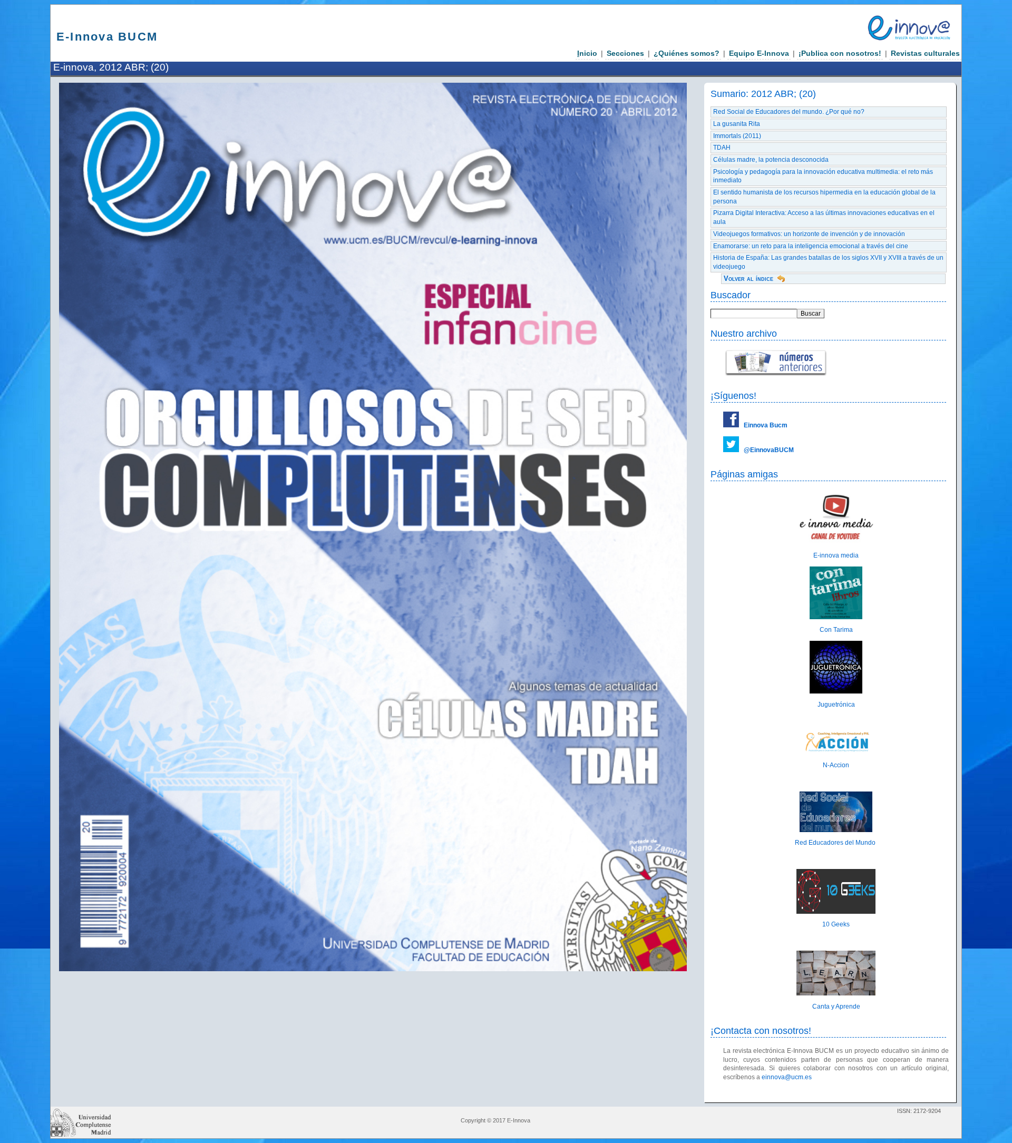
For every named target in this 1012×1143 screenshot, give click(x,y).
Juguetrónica (836, 704)
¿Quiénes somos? (686, 53)
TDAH (722, 147)
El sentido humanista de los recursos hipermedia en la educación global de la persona (824, 197)
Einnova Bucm (765, 425)
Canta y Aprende (836, 1006)
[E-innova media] (835, 542)
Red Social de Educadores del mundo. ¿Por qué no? (788, 111)
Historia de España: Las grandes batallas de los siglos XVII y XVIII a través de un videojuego (828, 262)
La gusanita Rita (736, 124)
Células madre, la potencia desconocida (771, 159)
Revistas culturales (925, 53)
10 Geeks (836, 924)
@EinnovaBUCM (769, 450)
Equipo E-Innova (759, 53)
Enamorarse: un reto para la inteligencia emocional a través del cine (810, 246)
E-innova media (836, 555)
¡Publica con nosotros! (840, 53)
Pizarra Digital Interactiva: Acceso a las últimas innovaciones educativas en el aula (824, 217)
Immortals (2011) (737, 136)
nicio (587, 53)
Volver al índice (748, 278)
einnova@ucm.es (787, 1077)
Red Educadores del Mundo (836, 842)
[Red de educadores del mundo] (836, 830)
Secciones (625, 53)
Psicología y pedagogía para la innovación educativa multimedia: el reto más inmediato (823, 176)
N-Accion (836, 765)
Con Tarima (836, 629)
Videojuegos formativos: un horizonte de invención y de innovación (809, 234)
